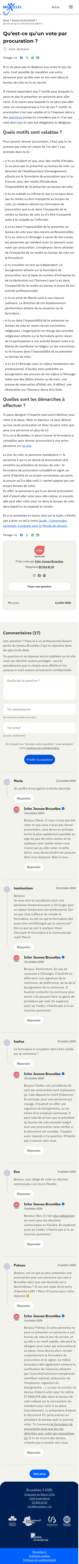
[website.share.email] (38, 58)
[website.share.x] (27, 58)
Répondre (23, 798)
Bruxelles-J (40, 1552)
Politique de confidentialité (39, 1560)
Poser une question (39, 586)
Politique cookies (39, 1556)
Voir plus (39, 1474)
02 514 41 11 (46, 567)
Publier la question (40, 759)
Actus (56, 7)
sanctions (15, 117)
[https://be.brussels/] (12, 1521)
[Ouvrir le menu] (71, 7)
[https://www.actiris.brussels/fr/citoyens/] (39, 1537)
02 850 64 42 (39, 1502)
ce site (26, 446)
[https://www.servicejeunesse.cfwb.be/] (52, 1521)
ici (25, 1095)
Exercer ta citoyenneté (23, 20)
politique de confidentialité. (43, 748)
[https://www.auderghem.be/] (67, 1521)
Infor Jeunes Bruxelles (49, 561)
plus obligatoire (63, 1216)
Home (6, 20)
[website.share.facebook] (22, 58)
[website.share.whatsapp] (33, 58)
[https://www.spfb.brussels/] (31, 1521)
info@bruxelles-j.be (39, 1506)
